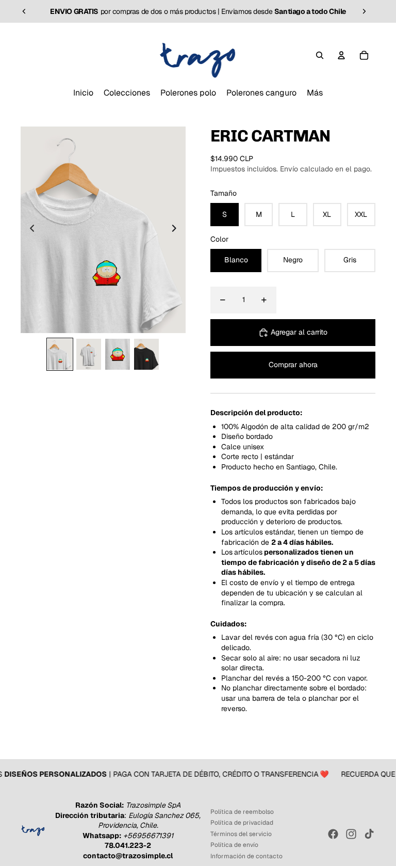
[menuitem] (83, 93)
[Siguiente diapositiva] (364, 11)
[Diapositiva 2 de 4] (88, 354)
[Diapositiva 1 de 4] (59, 354)
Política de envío (234, 845)
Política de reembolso (242, 812)
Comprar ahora (293, 364)
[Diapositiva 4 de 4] (146, 354)
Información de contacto (246, 856)
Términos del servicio (241, 834)
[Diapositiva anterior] (24, 11)
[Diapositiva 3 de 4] (117, 354)
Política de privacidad (241, 822)
